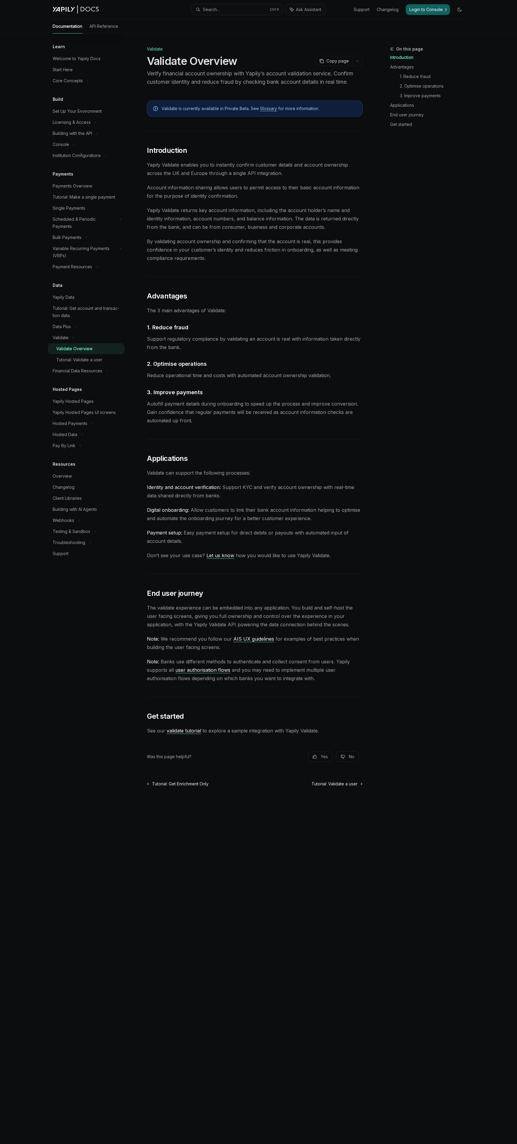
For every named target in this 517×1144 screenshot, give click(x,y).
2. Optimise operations (422, 86)
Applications (402, 105)
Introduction (401, 57)
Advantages (402, 66)
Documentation (67, 26)
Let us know (220, 555)
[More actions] (357, 61)
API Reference (103, 26)
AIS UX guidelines (253, 639)
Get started (401, 124)
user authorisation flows (202, 670)
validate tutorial (184, 731)
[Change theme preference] (459, 9)
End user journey (407, 114)
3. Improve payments (420, 95)
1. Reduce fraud (415, 76)
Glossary (268, 108)
